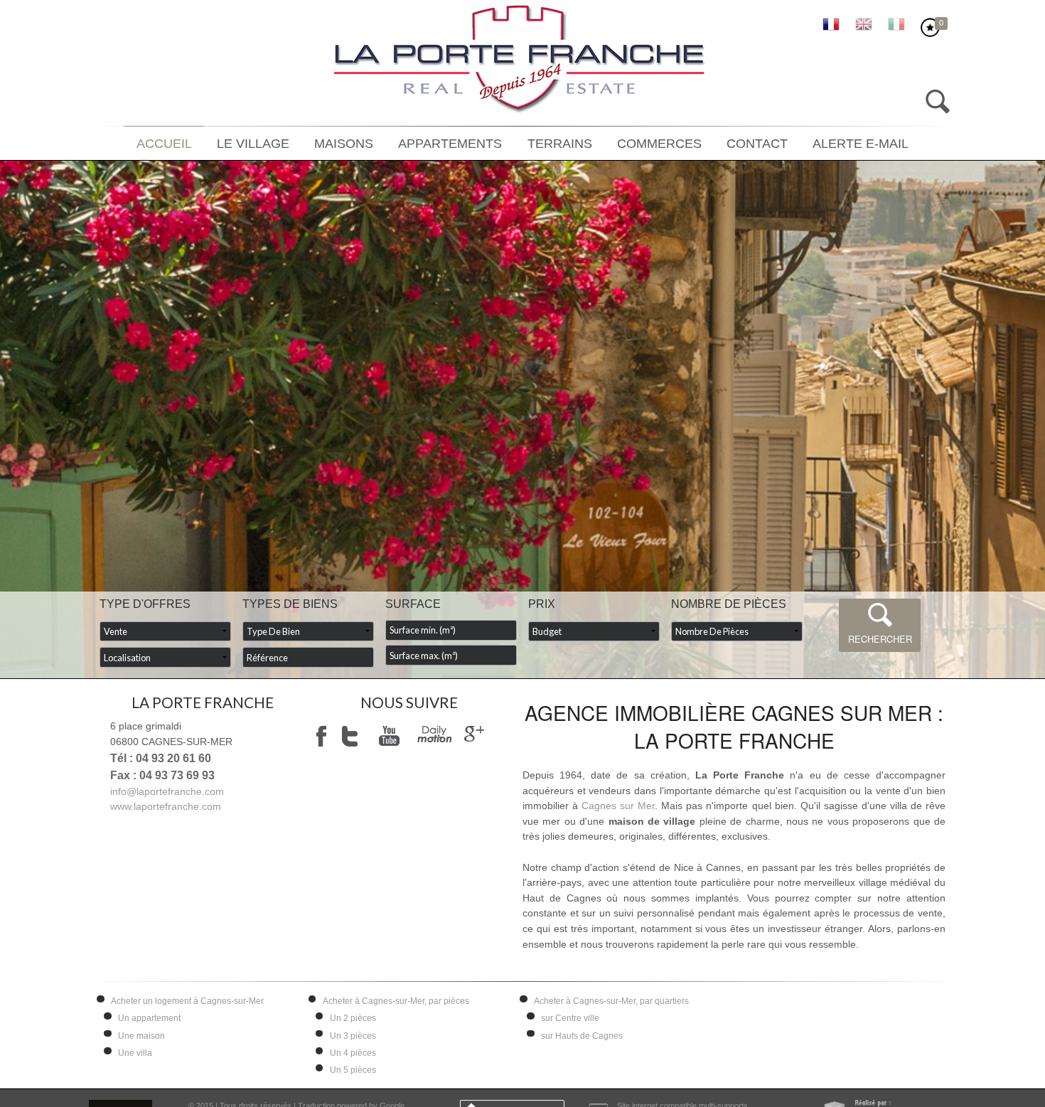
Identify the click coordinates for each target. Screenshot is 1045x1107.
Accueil (200, 144)
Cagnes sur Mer (618, 805)
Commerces (646, 144)
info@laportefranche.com (167, 791)
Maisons (361, 144)
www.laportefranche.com (165, 806)
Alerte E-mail (827, 144)
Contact (733, 144)
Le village (280, 144)
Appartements (456, 144)
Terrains (556, 144)
